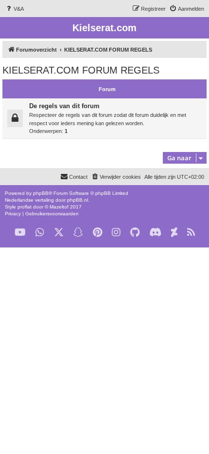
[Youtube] (20, 232)
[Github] (135, 232)
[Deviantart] (174, 232)
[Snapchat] (78, 232)
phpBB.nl (77, 200)
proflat (24, 206)
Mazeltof (59, 206)
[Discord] (155, 232)
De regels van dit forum (64, 106)
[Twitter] (59, 232)
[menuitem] (14, 9)
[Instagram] (116, 232)
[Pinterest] (97, 232)
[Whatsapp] (40, 232)
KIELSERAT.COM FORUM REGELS (80, 70)
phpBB (41, 193)
